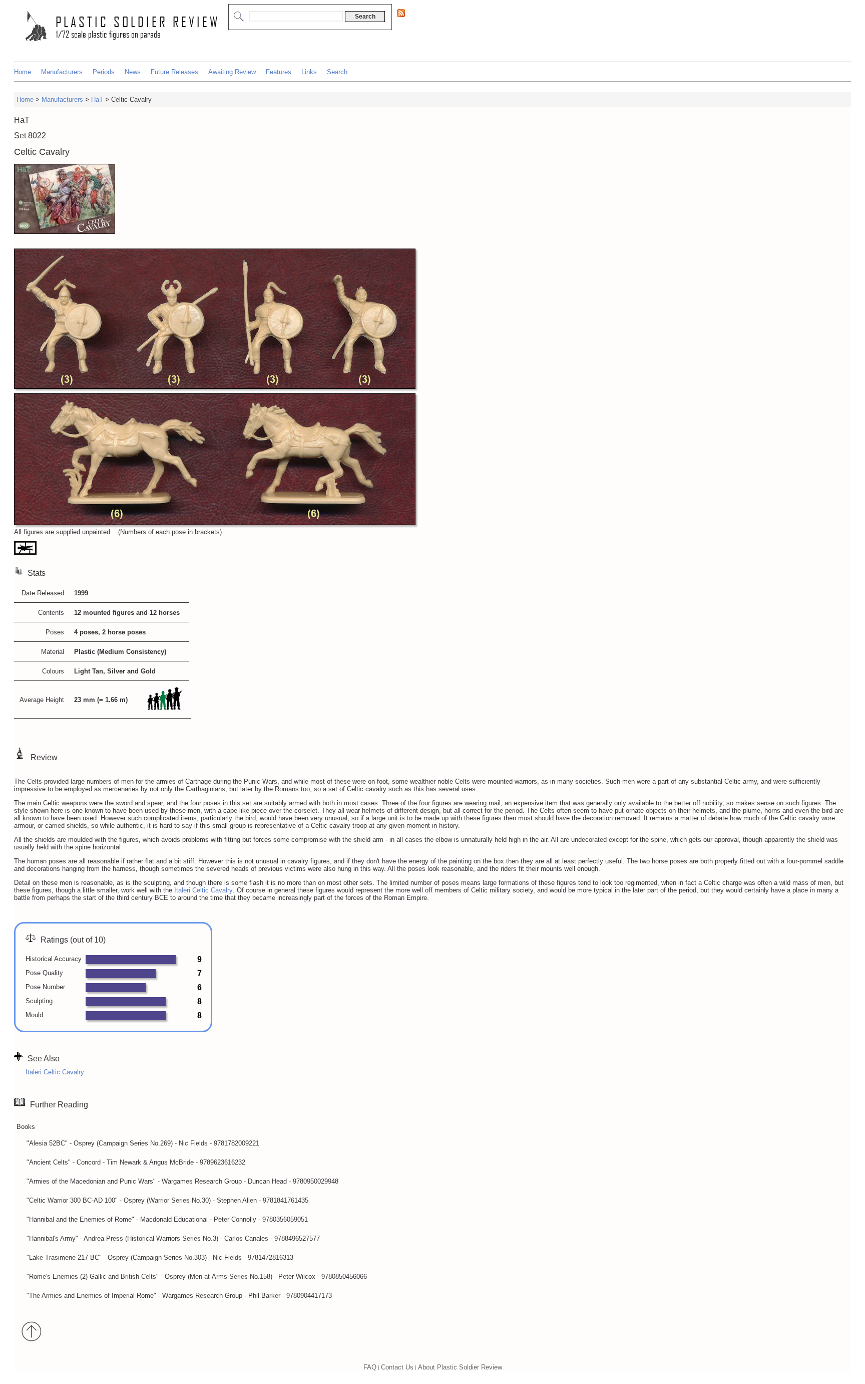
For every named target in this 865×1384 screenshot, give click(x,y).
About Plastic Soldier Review (460, 1366)
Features (278, 72)
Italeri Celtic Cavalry (203, 890)
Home (22, 72)
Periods (104, 72)
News (133, 72)
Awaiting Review (232, 72)
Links (309, 72)
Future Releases (174, 72)
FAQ (369, 1366)
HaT (97, 99)
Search (337, 72)
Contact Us (397, 1366)
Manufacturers (62, 72)
